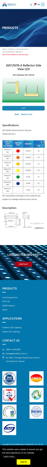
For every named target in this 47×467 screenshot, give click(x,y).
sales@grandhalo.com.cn (16, 353)
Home (4, 49)
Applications (12, 318)
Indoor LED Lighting (11, 331)
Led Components (22, 49)
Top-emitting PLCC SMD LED (12, 52)
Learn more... (9, 456)
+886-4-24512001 (13, 349)
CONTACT (23, 264)
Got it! (24, 462)
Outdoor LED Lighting (11, 327)
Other (4, 310)
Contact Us (11, 340)
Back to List (26, 114)
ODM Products (8, 305)
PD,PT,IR (6, 301)
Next (17, 114)
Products (11, 49)
